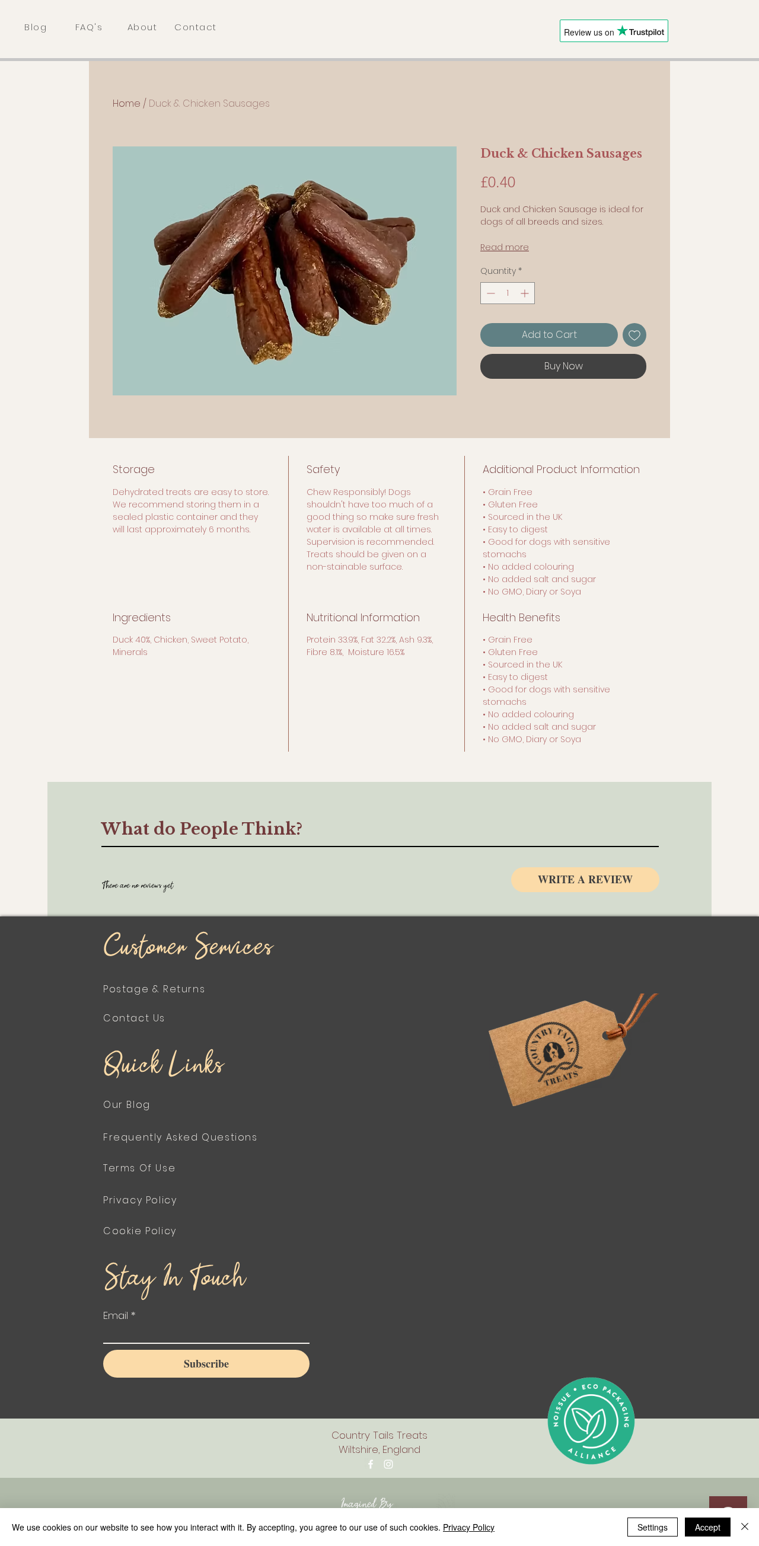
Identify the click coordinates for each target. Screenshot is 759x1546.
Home (127, 103)
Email (115, 1316)
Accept (707, 1527)
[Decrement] (489, 293)
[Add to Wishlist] (634, 335)
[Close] (745, 1527)
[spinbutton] (507, 293)
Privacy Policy (469, 1527)
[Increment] (525, 293)
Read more (504, 247)
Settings (652, 1527)
